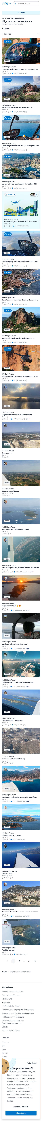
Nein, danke (32, 1063)
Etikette (5, 1027)
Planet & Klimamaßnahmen (13, 992)
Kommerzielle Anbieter (10, 1030)
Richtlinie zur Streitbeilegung (13, 1017)
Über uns (5, 1042)
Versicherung (7, 999)
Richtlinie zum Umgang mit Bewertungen (18, 1010)
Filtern (22, 13)
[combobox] (26, 3)
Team (4, 1049)
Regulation (6, 1002)
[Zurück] (7, 961)
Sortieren (5, 28)
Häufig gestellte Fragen (11, 1006)
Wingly (4, 972)
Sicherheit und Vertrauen (11, 995)
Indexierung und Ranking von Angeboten (18, 1013)
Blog (3, 1046)
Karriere (5, 1053)
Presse (4, 1057)
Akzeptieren (21, 1113)
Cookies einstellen (21, 1107)
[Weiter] (35, 961)
